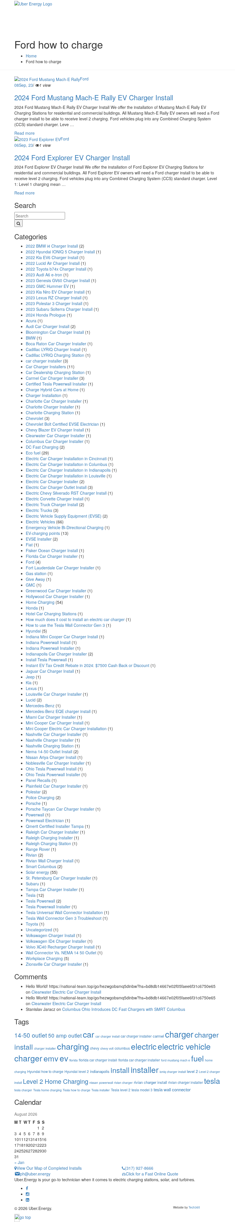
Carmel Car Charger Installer (52, 378)
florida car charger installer (139, 1059)
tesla (212, 1080)
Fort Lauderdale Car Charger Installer (60, 567)
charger (179, 1034)
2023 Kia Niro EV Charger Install (55, 292)
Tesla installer (100, 1090)
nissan (93, 1082)
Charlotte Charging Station (50, 412)
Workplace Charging (44, 958)
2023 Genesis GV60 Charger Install (58, 280)
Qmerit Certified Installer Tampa (55, 826)
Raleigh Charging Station (48, 843)
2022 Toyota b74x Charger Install (56, 269)
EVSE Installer (39, 539)
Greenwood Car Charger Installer (56, 590)
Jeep (30, 677)
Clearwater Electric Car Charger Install (66, 992)
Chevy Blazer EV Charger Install (55, 430)
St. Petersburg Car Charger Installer (58, 878)
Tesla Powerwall (40, 901)
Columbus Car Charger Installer (54, 441)
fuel (197, 1058)
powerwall (106, 1082)
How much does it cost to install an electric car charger (75, 619)
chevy (94, 1048)
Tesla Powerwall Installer (48, 906)
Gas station (36, 573)
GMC (30, 585)
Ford (84, 79)
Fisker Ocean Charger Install (52, 550)
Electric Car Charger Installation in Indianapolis (68, 470)
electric (143, 1046)
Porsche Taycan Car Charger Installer (60, 809)
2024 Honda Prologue (46, 315)
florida (73, 1060)
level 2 (192, 1071)
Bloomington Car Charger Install (55, 332)
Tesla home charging (47, 1090)
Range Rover (38, 849)
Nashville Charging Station (50, 746)
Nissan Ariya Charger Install (51, 757)
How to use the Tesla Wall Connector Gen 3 (65, 625)
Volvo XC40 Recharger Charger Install (60, 947)
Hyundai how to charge (45, 1071)
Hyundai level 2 (76, 1071)
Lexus (31, 688)
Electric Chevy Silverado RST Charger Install (66, 493)
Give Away (35, 579)
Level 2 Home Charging (55, 1081)
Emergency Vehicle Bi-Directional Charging (64, 527)
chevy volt (106, 1048)
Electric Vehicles (40, 522)
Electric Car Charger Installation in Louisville (65, 476)
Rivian (31, 855)
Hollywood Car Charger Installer (55, 596)
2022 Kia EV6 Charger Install (52, 257)
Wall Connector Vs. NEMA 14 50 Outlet (61, 952)
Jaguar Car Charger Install (50, 671)
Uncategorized (39, 929)
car (88, 1034)
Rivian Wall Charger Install (49, 861)
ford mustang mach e (175, 1060)
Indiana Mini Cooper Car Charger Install (62, 636)
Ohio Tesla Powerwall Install (51, 769)
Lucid (31, 700)
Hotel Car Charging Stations (51, 613)
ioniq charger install (173, 1071)
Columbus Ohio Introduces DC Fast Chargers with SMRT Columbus (123, 1009)
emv (51, 1058)
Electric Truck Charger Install (52, 504)
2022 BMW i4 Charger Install (52, 246)
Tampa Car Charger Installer (52, 889)
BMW (31, 338)
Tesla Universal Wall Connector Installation (64, 912)
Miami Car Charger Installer (51, 717)
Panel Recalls (38, 780)
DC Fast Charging (42, 447)
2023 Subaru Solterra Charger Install (59, 309)
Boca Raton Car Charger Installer (56, 343)
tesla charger (23, 1090)
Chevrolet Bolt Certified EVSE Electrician (62, 424)
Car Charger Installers (46, 366)
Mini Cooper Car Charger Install (54, 723)
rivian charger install (150, 1082)
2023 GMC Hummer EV (47, 286)
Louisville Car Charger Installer (54, 694)
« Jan (19, 1162)
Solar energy (37, 872)
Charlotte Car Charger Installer (54, 401)
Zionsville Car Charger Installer (54, 964)
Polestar (33, 792)
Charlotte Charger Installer (50, 407)
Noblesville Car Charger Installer (55, 763)
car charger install (107, 1036)
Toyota (32, 924)
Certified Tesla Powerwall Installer (56, 384)
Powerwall (35, 815)
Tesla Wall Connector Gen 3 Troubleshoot (63, 918)
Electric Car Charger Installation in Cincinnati (66, 458)
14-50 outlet (30, 1035)
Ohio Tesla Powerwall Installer (53, 774)
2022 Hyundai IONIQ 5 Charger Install (60, 252)
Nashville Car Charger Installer (53, 734)
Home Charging (40, 602)
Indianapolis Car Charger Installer (56, 654)
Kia (29, 682)
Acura (31, 320)
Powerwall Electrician (45, 820)
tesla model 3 (142, 1089)
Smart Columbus (41, 866)
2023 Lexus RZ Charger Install (53, 297)
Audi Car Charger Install (47, 326)
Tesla (31, 895)
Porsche (33, 803)
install (120, 1070)
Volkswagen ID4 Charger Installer (56, 941)
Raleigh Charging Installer (49, 838)
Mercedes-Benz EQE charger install (58, 711)
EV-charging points (43, 533)
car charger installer (44, 361)
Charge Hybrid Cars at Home (52, 389)
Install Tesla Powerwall (46, 659)
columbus (122, 1048)
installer (144, 1069)
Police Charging (40, 797)
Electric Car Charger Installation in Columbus (66, 464)
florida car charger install (98, 1059)
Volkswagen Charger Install (50, 935)
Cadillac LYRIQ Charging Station (55, 355)
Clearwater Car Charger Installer (55, 435)
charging (73, 1046)
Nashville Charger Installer (50, 740)
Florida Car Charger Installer (52, 556)
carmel (158, 1036)
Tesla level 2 (120, 1089)
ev (64, 1058)
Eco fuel (33, 453)
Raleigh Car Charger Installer (52, 832)
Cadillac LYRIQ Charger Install (53, 349)
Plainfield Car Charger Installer (53, 786)
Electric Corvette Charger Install (54, 499)
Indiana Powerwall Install (48, 642)
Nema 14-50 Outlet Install (49, 751)
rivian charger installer (185, 1082)
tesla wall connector (172, 1089)
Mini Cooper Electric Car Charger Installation (66, 728)
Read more (24, 133)
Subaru (32, 883)
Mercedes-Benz (40, 705)
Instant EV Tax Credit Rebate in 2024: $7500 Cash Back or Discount (87, 665)
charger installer (45, 1048)
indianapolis (99, 1071)
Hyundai (33, 631)
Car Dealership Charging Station (55, 372)
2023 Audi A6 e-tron (44, 274)
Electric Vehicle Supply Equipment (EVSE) (63, 516)
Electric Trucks (39, 510)
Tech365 (194, 1207)
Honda (32, 608)
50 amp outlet (65, 1035)
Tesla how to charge (76, 1090)
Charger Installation (43, 395)
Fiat (29, 545)
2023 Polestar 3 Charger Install (54, 303)
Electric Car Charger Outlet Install (56, 487)
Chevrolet (34, 418)
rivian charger (123, 1082)
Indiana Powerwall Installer (50, 648)
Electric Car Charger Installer (52, 481)
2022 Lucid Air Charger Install (53, 263)
